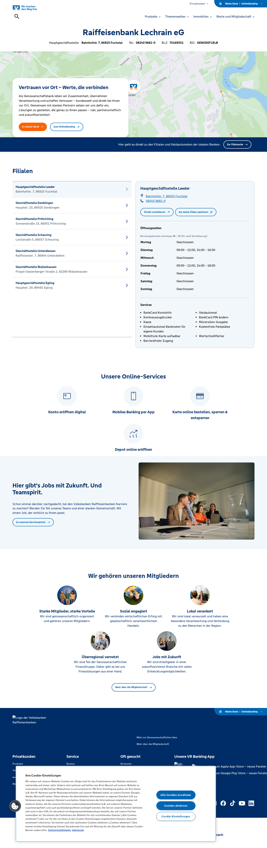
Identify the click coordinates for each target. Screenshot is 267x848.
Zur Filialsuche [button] (235, 144)
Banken (70, 763)
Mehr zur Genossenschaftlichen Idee (157, 737)
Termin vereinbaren (154, 212)
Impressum (78, 830)
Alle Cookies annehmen (175, 795)
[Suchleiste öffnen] (17, 16)
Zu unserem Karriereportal (31, 522)
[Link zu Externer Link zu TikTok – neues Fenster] (232, 803)
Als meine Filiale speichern (193, 212)
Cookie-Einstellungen (175, 816)
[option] (72, 189)
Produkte (18, 763)
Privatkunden (197, 3)
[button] (15, 806)
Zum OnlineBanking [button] (64, 126)
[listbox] (72, 259)
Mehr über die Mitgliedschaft (131, 687)
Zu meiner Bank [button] (30, 126)
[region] (116, 804)
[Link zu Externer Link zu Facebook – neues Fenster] (223, 803)
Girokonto (126, 763)
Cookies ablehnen (176, 805)
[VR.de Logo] (29, 8)
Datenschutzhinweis (59, 830)
